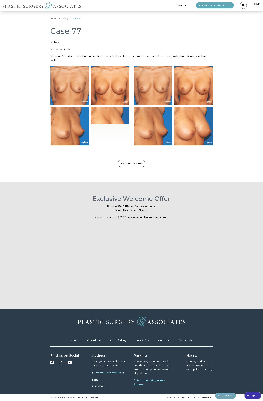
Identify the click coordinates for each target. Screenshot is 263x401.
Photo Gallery (118, 340)
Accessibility (207, 397)
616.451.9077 (99, 385)
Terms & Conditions (190, 397)
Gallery (65, 18)
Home (53, 18)
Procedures (94, 340)
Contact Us (185, 340)
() (108, 372)
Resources (164, 340)
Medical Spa (142, 340)
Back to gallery (131, 163)
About (75, 340)
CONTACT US (225, 395)
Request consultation (215, 5)
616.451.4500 (183, 5)
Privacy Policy (172, 397)
